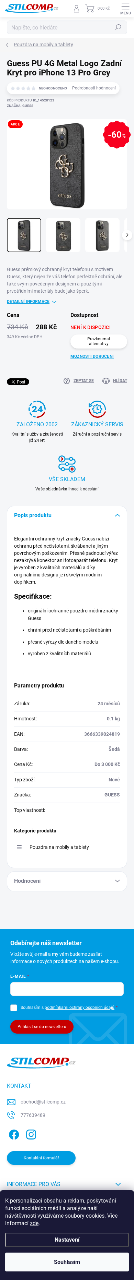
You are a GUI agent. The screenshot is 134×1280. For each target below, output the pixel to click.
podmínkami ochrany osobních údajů (79, 1007)
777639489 (33, 1115)
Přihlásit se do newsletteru (42, 1026)
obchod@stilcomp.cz (43, 1102)
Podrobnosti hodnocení (94, 88)
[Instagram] (30, 1133)
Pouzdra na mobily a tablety (59, 847)
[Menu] (125, 8)
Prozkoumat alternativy (98, 341)
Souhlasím (67, 1262)
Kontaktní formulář (41, 1158)
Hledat (118, 27)
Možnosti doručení (92, 356)
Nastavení (67, 1239)
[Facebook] (13, 1133)
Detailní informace (28, 301)
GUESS (112, 794)
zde (34, 1223)
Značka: (20, 106)
